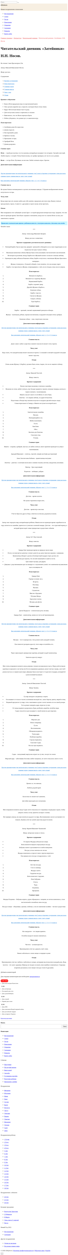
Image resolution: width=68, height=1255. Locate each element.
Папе (6, 1099)
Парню (6, 1116)
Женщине (7, 1090)
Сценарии (7, 28)
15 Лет (6, 1179)
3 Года (6, 1145)
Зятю (6, 1131)
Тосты (6, 19)
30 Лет (6, 1203)
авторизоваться (35, 976)
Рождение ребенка (10, 1079)
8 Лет (6, 1159)
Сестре (6, 1102)
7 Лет (6, 1157)
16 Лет (6, 1182)
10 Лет (6, 1165)
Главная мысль (9, 89)
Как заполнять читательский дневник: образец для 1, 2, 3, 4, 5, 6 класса (23, 180)
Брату (6, 1105)
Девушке (7, 1113)
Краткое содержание (11, 81)
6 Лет (6, 1154)
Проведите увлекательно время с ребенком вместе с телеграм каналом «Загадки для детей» (33, 223)
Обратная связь (40, 1250)
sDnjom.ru (4, 5)
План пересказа (9, 84)
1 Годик (6, 1139)
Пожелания (8, 22)
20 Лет (6, 1197)
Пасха (6, 1223)
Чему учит (7, 92)
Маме (6, 1096)
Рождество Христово (11, 1211)
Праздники (7, 1064)
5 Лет (6, 1151)
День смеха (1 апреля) (11, 1220)
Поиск (3, 1023)
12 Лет (6, 1171)
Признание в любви (10, 1082)
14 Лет (6, 1177)
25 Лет (6, 1200)
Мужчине (7, 1093)
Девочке (7, 1119)
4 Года (6, 1148)
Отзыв (6, 95)
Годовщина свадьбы (10, 1076)
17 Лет (6, 1185)
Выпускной (8, 1070)
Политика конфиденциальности (23, 1250)
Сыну (6, 1128)
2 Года (6, 1142)
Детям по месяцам (10, 1243)
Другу (6, 1110)
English (48, 1250)
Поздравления (8, 14)
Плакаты (7, 31)
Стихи (6, 16)
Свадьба (7, 1073)
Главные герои (9, 86)
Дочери (6, 1125)
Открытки (7, 25)
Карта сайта (8, 34)
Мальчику (7, 1122)
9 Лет (6, 1162)
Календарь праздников (6, 1018)
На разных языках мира (12, 1246)
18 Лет (6, 1188)
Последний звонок (10, 1067)
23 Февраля (8, 1214)
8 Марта (7, 1217)
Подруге (7, 1108)
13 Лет (6, 1174)
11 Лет (6, 1168)
